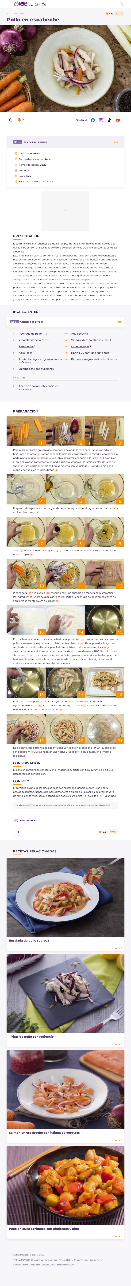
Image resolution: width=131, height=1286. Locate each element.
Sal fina (23, 368)
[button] (108, 796)
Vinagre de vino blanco (86, 340)
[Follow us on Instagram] (101, 120)
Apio (22, 352)
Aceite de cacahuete (32, 386)
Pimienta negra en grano (35, 359)
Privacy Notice (66, 1260)
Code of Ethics (48, 1264)
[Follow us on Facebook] (93, 120)
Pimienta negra (81, 359)
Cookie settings (20, 1264)
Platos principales (15, 14)
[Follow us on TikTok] (110, 120)
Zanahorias (26, 346)
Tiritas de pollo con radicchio (31, 1036)
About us (38, 1260)
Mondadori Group (65, 1264)
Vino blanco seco (30, 340)
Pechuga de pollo (30, 333)
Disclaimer (35, 1264)
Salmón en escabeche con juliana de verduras (44, 1132)
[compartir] (11, 120)
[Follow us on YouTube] (118, 120)
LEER (117, 948)
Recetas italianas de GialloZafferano (30, 3)
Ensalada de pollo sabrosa (29, 940)
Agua (74, 333)
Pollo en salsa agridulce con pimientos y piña (44, 1228)
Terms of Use (51, 1260)
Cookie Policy (96, 1260)
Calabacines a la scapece (76, 279)
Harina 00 (77, 352)
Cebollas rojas (80, 346)
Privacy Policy (81, 1260)
